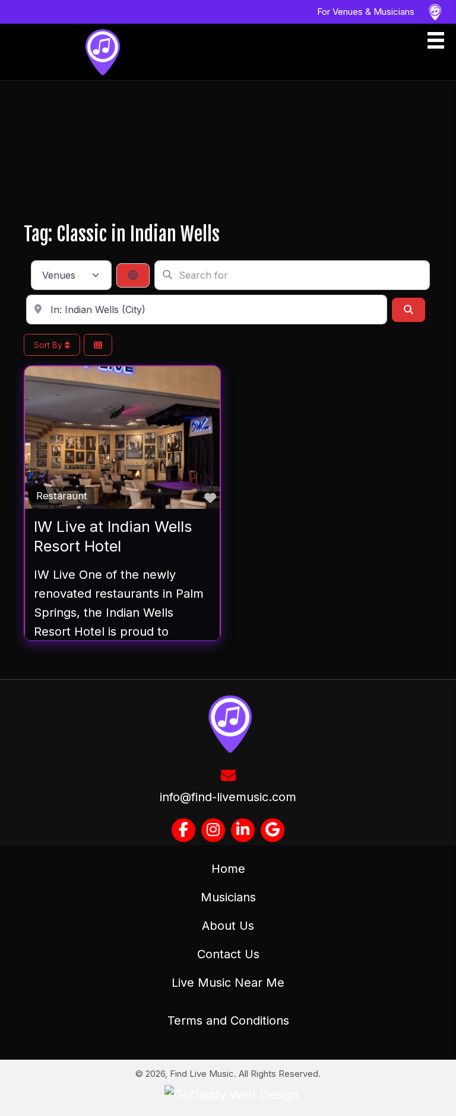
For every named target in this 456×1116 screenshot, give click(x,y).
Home (228, 869)
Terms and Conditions (228, 1020)
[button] (183, 830)
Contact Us (228, 954)
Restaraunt (61, 496)
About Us (228, 926)
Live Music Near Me (228, 982)
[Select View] (98, 345)
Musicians (228, 897)
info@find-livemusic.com (228, 797)
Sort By (49, 345)
